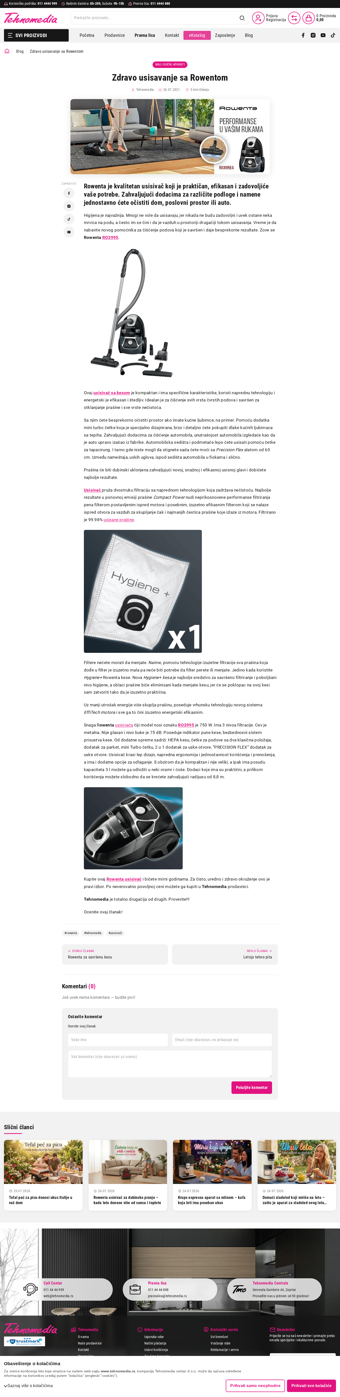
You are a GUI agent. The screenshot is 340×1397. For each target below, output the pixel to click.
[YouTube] (323, 35)
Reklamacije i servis (225, 1350)
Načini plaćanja (155, 1343)
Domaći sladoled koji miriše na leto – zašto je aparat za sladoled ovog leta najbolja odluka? (294, 1202)
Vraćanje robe (220, 1343)
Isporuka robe (154, 1337)
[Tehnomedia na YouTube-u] (68, 231)
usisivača (124, 725)
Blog (249, 35)
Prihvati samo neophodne (255, 1386)
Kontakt (172, 35)
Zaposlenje (225, 35)
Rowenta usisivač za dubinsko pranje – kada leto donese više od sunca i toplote (127, 1200)
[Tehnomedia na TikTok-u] (68, 219)
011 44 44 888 (158, 1290)
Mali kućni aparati (170, 64)
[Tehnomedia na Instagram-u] (68, 206)
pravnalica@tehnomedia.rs (167, 1296)
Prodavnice (115, 35)
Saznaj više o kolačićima (30, 1386)
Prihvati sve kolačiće (311, 1386)
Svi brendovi (219, 1337)
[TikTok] (333, 35)
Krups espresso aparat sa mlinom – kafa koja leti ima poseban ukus (211, 1200)
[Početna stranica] (7, 51)
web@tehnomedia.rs (58, 1296)
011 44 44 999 (54, 1290)
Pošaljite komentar (252, 1087)
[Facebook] (303, 35)
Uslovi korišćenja (156, 1350)
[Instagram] (313, 35)
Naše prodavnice (90, 1343)
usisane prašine (119, 519)
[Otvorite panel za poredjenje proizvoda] (294, 18)
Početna (87, 35)
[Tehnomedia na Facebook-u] (68, 193)
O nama (83, 1337)
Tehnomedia (30, 17)
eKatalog (197, 35)
